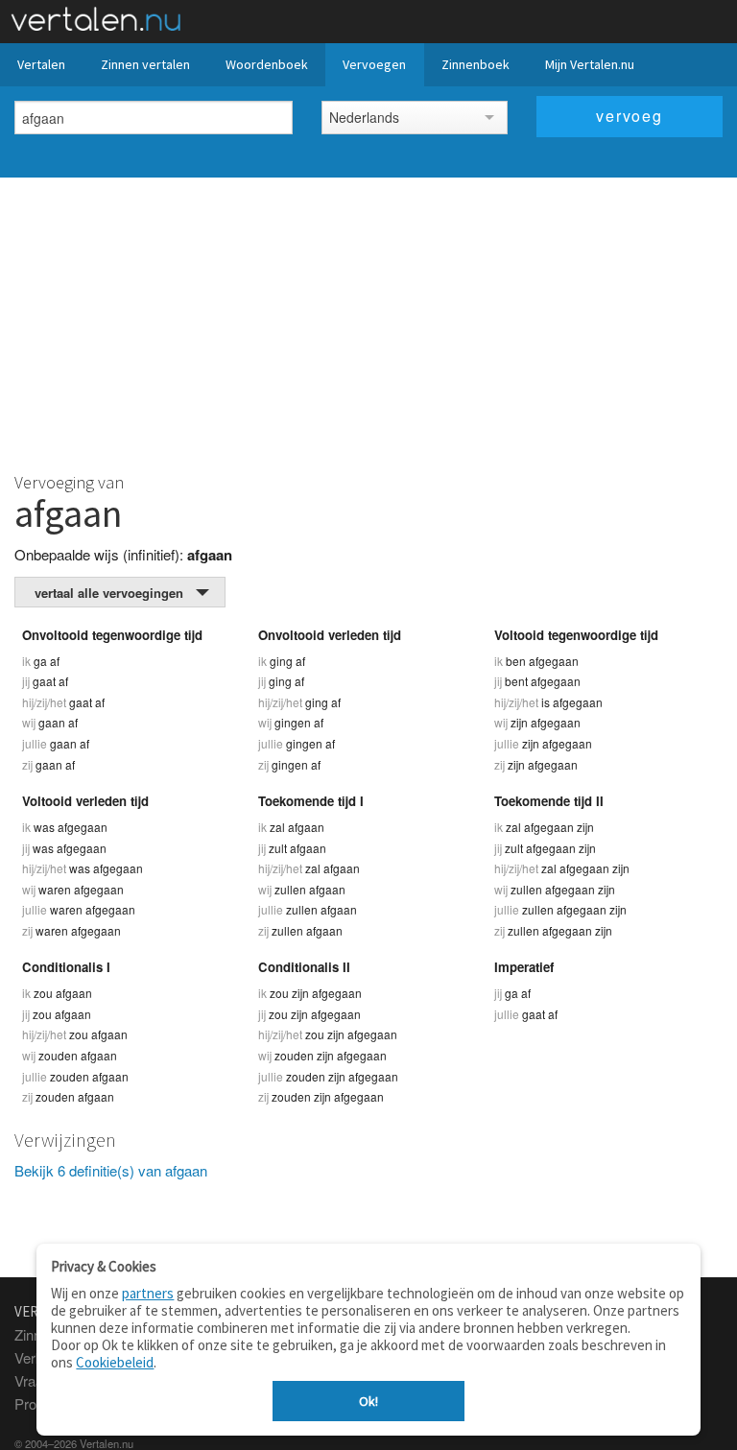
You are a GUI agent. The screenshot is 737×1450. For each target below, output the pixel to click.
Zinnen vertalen (145, 64)
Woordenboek (267, 64)
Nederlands (364, 117)
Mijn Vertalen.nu (589, 64)
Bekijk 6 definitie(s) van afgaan (110, 1170)
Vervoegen (374, 64)
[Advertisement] (368, 321)
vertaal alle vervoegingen (109, 592)
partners (148, 1293)
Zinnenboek (475, 64)
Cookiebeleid (115, 1362)
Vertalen (41, 64)
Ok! (368, 1401)
